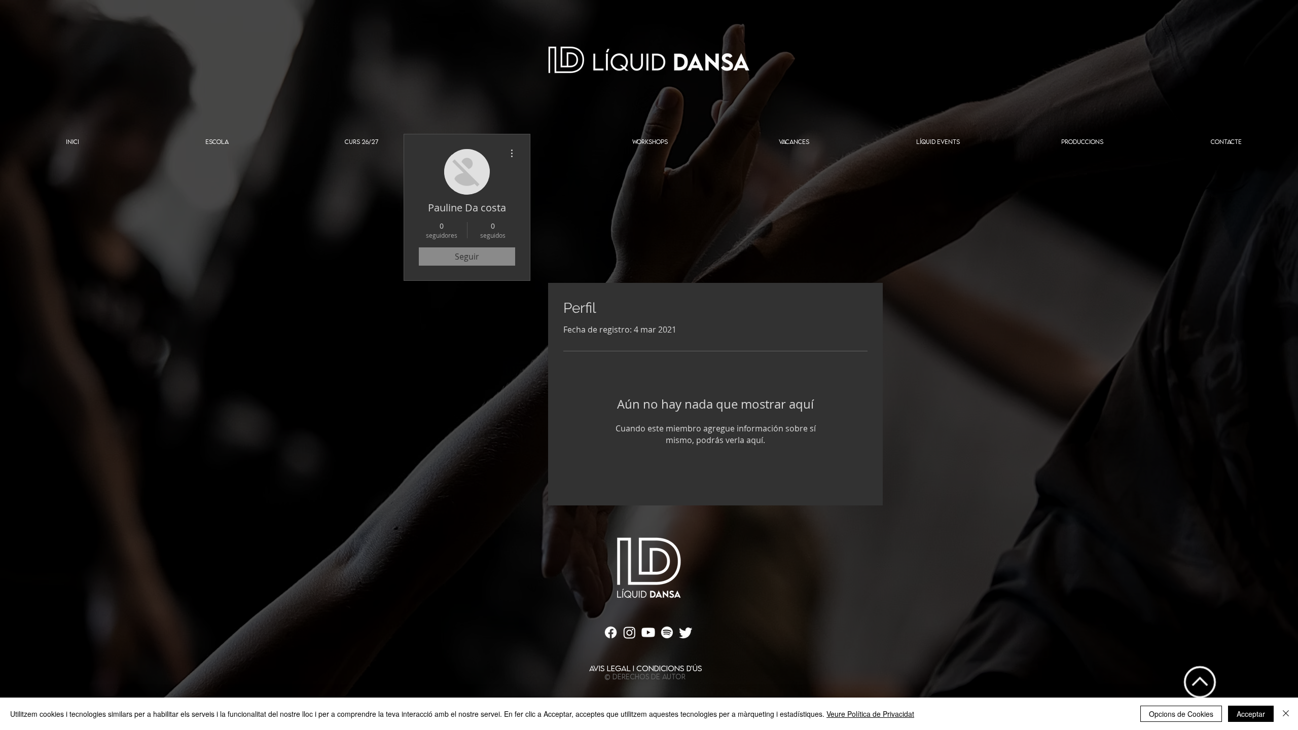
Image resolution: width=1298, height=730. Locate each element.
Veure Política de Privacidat (870, 714)
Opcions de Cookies (1181, 714)
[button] (217, 145)
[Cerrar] (1286, 714)
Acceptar (1251, 714)
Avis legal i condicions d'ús (645, 668)
